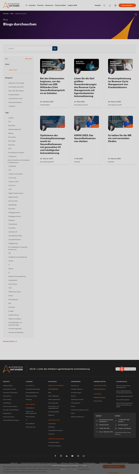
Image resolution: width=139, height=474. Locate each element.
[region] (69, 469)
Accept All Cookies (114, 466)
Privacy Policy (41, 472)
